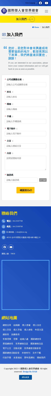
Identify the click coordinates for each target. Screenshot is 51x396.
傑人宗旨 (7, 330)
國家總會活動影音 (11, 353)
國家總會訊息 (36, 344)
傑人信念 (37, 325)
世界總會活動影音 (32, 348)
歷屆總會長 (8, 344)
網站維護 (25, 377)
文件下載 (37, 353)
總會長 (6, 334)
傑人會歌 (28, 330)
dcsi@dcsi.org (21, 232)
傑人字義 (17, 330)
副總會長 (15, 334)
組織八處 (24, 339)
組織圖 (16, 325)
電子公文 (7, 348)
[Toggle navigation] (46, 11)
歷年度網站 (29, 357)
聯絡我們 (41, 357)
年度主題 (39, 330)
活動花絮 (17, 348)
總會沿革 (7, 325)
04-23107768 (18, 221)
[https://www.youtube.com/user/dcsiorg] (46, 3)
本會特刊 (26, 353)
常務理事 (7, 339)
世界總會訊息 (22, 344)
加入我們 (22, 19)
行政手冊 (7, 357)
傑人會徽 (26, 325)
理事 (15, 339)
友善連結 (17, 357)
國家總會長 (36, 339)
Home (36, 27)
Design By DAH (30, 372)
